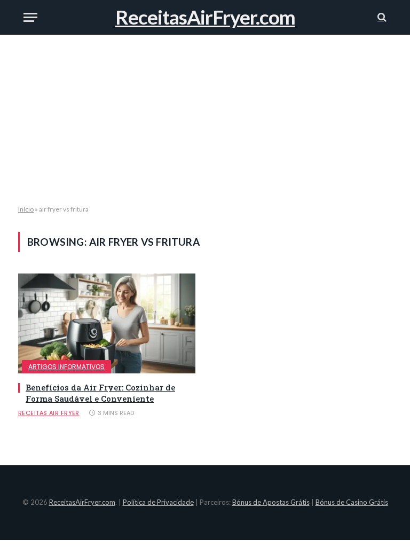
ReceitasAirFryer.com (82, 502)
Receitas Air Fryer (49, 413)
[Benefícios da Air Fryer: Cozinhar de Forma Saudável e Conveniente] (106, 323)
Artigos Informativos (66, 366)
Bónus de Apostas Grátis (271, 502)
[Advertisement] (205, 120)
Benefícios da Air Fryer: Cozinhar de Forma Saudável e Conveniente (100, 392)
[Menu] (30, 17)
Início (26, 209)
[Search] (381, 17)
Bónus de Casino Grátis (352, 502)
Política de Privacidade (158, 502)
